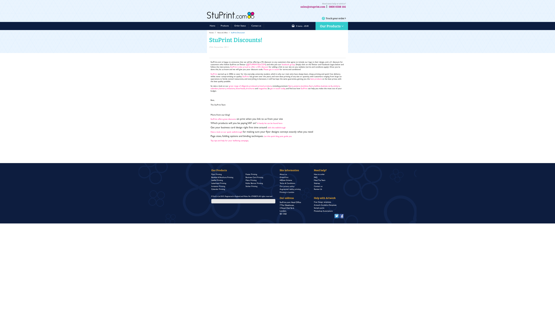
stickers (336, 86)
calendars (214, 89)
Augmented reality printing (290, 189)
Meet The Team (319, 180)
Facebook (341, 215)
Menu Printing (251, 180)
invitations (230, 89)
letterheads (240, 89)
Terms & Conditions (287, 183)
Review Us (318, 189)
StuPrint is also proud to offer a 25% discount (249, 67)
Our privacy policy (287, 186)
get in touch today (277, 89)
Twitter (336, 215)
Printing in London (287, 192)
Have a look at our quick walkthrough (227, 132)
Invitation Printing (218, 186)
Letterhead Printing (218, 183)
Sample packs (319, 208)
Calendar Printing (218, 189)
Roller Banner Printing (254, 183)
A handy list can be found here (269, 123)
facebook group (288, 65)
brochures (250, 89)
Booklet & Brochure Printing (222, 177)
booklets (304, 86)
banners (222, 89)
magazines (263, 89)
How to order (319, 174)
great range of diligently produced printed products (250, 86)
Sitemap (317, 183)
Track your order (335, 18)
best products (316, 79)
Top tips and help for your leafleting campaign (229, 141)
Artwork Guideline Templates (325, 205)
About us (283, 174)
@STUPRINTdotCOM (256, 65)
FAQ (315, 177)
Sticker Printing (251, 186)
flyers (290, 86)
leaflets (317, 86)
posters (297, 86)
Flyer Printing (216, 174)
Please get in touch (271, 69)
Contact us (256, 26)
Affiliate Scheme (286, 180)
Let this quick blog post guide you (278, 136)
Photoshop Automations (323, 211)
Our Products (330, 26)
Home (212, 26)
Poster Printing (251, 174)
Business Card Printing (254, 177)
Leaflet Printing (217, 180)
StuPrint (214, 74)
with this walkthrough (277, 128)
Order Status (240, 26)
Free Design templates (322, 202)
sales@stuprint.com (312, 6)
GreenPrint (284, 177)
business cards (326, 86)
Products (225, 26)
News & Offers (222, 33)
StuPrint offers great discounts (223, 119)
